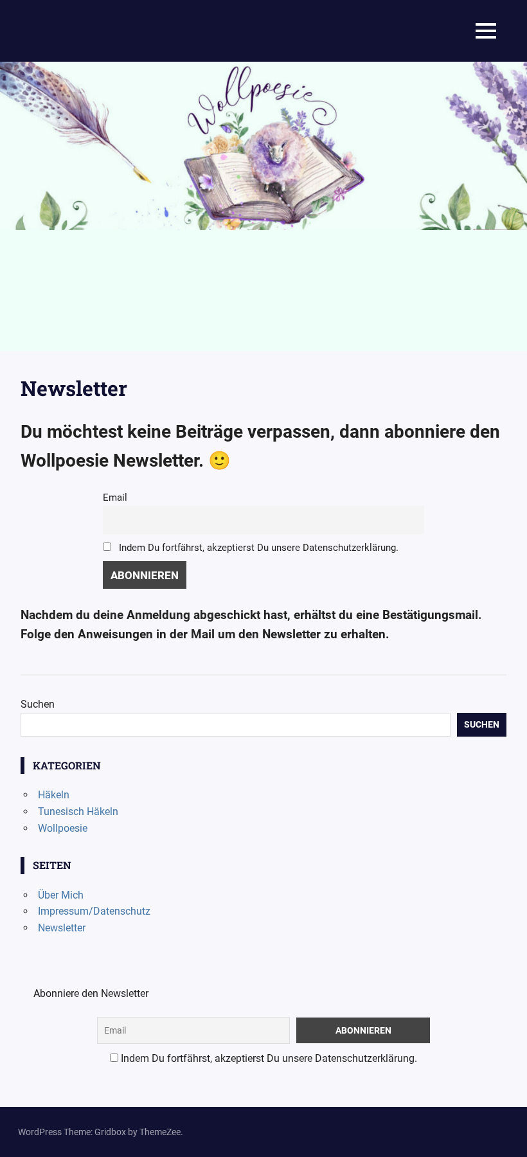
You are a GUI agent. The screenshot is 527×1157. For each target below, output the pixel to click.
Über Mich (61, 895)
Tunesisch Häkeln (78, 811)
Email (115, 497)
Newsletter (61, 928)
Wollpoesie (62, 828)
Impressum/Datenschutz (94, 911)
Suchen (38, 704)
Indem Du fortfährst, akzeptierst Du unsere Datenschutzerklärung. (257, 547)
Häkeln (53, 795)
